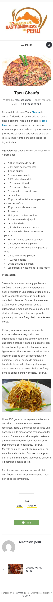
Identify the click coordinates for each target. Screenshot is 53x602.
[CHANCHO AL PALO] (15, 569)
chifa (19, 506)
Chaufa (36, 112)
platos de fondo (32, 103)
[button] (26, 45)
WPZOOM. (27, 596)
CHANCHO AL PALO (34, 569)
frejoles (32, 506)
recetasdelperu (23, 99)
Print (28, 523)
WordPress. (18, 593)
